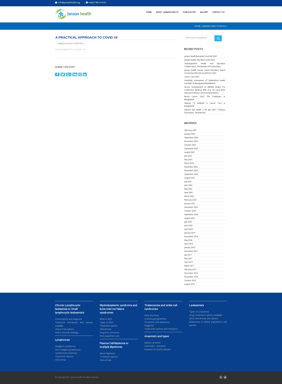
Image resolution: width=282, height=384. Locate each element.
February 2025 (190, 130)
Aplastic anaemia (152, 342)
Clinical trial (60, 359)
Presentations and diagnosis (68, 319)
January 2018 (189, 247)
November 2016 (191, 277)
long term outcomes (109, 332)
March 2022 (189, 196)
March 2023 (189, 163)
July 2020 (188, 222)
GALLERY (204, 12)
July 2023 (188, 156)
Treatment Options (64, 356)
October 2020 (190, 211)
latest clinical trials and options (203, 318)
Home (197, 26)
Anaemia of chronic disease (157, 349)
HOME (149, 12)
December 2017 (191, 251)
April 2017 (188, 262)
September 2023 (191, 148)
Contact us (218, 12)
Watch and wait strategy (66, 332)
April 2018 (188, 244)
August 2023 (189, 152)
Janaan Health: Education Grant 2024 (199, 60)
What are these (151, 315)
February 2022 (190, 200)
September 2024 (191, 137)
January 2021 (189, 203)
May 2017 (188, 258)
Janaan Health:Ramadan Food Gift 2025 (200, 56)
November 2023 (191, 141)
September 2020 (191, 214)
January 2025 (189, 134)
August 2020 (189, 218)
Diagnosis (149, 325)
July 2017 (188, 255)
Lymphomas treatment (66, 353)
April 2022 (188, 192)
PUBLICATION (189, 12)
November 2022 (191, 170)
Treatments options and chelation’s (161, 328)
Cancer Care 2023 (191, 76)
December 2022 (191, 167)
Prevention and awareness (157, 322)
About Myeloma (107, 353)
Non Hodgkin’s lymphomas (68, 349)
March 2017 (189, 266)
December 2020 (191, 207)
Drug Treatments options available (205, 315)
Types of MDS (106, 322)
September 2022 (191, 174)
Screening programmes (155, 318)
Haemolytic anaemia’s (155, 346)
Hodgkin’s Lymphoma (65, 346)
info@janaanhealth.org (68, 2)
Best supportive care (109, 335)
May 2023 (188, 159)
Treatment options (109, 325)
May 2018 (188, 240)
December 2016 (191, 273)
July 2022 (188, 181)
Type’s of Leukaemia (199, 311)
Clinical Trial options (64, 329)
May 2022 (188, 189)
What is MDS (106, 319)
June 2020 (188, 225)
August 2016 (189, 284)
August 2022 (189, 178)
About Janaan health (167, 12)
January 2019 (189, 233)
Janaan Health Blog (214, 26)
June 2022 (188, 185)
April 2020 (188, 229)
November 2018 (191, 236)
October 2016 (190, 280)
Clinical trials (105, 329)
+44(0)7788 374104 (97, 2)
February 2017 (190, 269)
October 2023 (190, 145)
